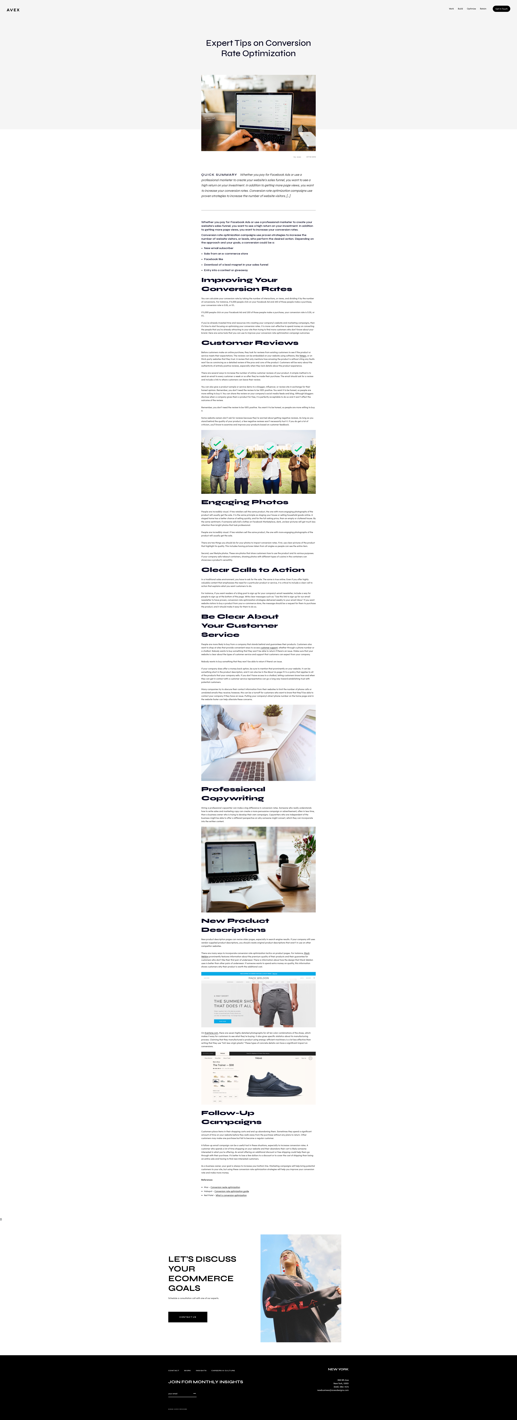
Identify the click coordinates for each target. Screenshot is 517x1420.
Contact (173, 1371)
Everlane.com (211, 1032)
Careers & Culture (223, 1371)
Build (460, 8)
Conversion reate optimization (225, 1187)
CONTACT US (187, 1317)
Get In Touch (501, 8)
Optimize (471, 8)
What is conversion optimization (231, 1195)
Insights (201, 1371)
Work (451, 8)
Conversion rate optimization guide (231, 1191)
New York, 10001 (341, 1383)
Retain (483, 8)
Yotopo (302, 355)
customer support (269, 647)
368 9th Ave (343, 1380)
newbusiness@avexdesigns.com (333, 1390)
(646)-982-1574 (341, 1386)
